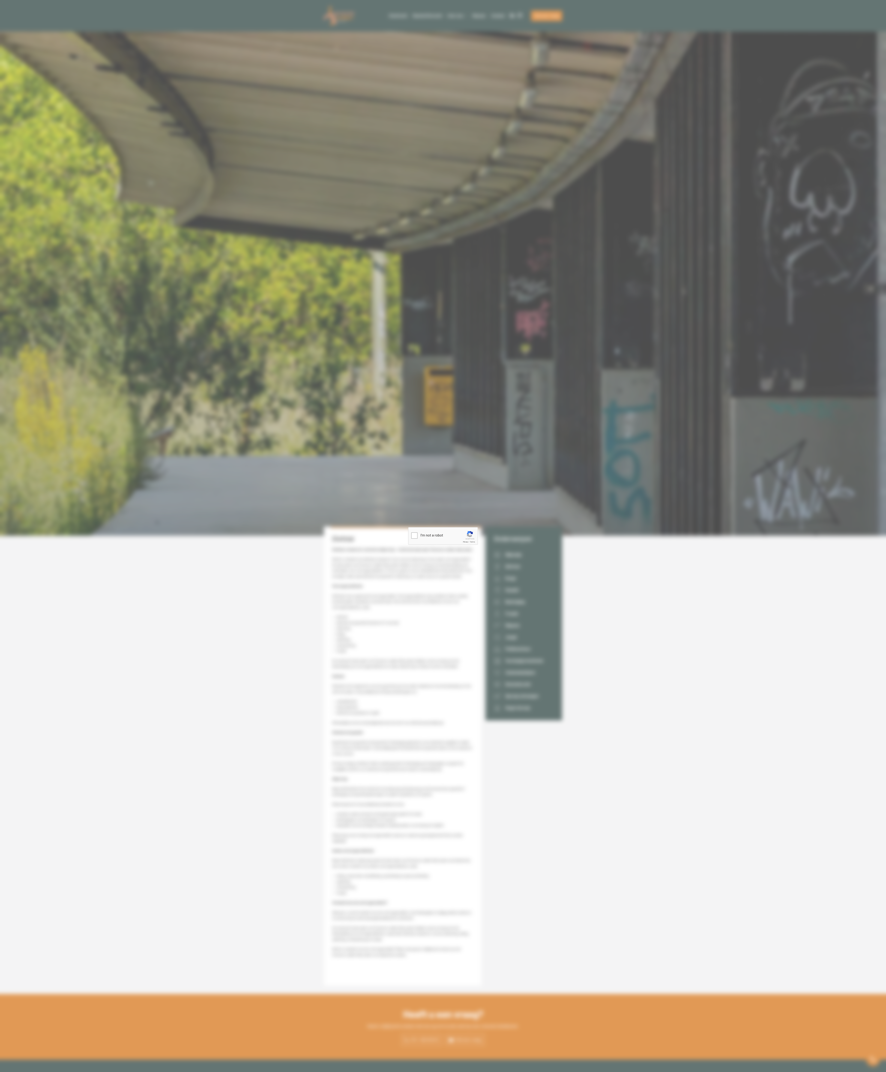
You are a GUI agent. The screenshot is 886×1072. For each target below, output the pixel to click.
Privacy (465, 542)
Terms (472, 542)
